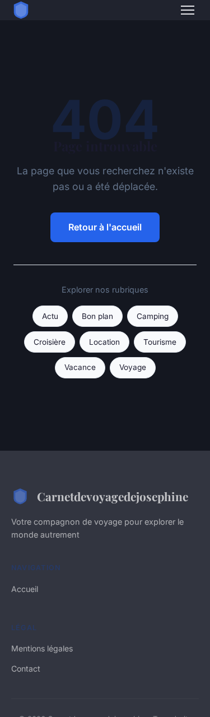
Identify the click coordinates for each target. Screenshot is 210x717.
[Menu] (187, 10)
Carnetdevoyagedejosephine (112, 496)
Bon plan (97, 316)
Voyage (132, 367)
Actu (50, 316)
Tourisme (159, 341)
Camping (153, 316)
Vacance (80, 367)
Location (104, 341)
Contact (25, 668)
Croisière (50, 341)
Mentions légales (42, 648)
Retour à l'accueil (105, 227)
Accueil (24, 589)
